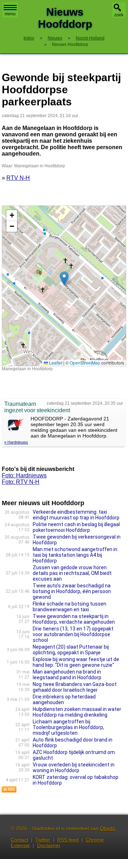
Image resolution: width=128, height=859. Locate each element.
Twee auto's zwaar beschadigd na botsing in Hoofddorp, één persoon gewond (72, 591)
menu (10, 13)
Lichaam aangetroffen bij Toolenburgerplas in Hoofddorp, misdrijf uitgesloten (68, 727)
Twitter (42, 840)
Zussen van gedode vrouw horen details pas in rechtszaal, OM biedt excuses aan (72, 573)
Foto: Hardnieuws (24, 475)
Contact (19, 840)
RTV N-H (18, 178)
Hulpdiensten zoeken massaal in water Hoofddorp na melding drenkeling (77, 712)
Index (28, 38)
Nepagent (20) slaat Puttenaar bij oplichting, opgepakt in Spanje (71, 649)
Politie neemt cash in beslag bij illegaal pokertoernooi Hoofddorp (76, 527)
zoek (118, 14)
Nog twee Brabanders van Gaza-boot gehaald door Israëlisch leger (75, 687)
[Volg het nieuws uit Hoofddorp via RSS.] (9, 790)
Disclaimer (48, 845)
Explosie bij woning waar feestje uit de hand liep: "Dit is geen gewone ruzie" (76, 662)
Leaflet (55, 363)
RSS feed (68, 840)
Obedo (107, 828)
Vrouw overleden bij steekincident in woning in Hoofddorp (73, 767)
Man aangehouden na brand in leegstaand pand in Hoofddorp (67, 674)
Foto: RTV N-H (20, 482)
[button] (64, 278)
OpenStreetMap (85, 363)
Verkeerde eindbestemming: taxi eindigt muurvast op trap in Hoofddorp (76, 514)
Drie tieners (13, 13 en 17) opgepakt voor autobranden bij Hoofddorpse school (73, 634)
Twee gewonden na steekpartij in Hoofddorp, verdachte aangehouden (74, 619)
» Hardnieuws (16, 442)
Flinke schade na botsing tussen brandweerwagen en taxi (69, 606)
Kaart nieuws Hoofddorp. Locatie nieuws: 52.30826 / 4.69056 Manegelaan (63, 286)
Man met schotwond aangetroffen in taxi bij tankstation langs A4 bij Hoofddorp (75, 555)
